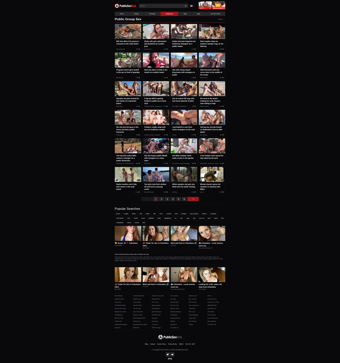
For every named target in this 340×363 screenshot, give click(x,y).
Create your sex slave (158, 295)
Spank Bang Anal (156, 311)
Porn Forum (155, 302)
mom (161, 213)
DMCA (181, 344)
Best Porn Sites (174, 308)
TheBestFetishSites (120, 305)
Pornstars (152, 14)
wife (181, 218)
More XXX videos (138, 311)
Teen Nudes (210, 311)
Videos (136, 14)
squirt (216, 218)
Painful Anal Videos (138, 295)
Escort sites (118, 302)
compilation (120, 222)
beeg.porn (155, 318)
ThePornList (136, 321)
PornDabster (173, 315)
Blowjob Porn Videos (120, 311)
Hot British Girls (156, 315)
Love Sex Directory (212, 318)
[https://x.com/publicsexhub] (168, 354)
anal (140, 213)
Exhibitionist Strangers (121, 324)
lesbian (204, 213)
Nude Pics (117, 327)
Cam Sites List (174, 327)
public (148, 213)
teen (128, 218)
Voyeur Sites (192, 318)
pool (209, 218)
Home (122, 14)
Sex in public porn (194, 305)
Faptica (191, 324)
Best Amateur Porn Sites (140, 324)
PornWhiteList (119, 315)
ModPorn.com (137, 299)
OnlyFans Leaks (119, 299)
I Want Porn (192, 308)
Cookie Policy (161, 344)
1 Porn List (155, 324)
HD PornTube (192, 302)
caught (126, 213)
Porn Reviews (193, 321)
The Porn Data (211, 315)
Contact (152, 344)
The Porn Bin (137, 308)
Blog (198, 14)
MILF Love (192, 311)
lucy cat (201, 218)
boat (176, 213)
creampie (213, 213)
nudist (136, 218)
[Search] (185, 6)
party (159, 218)
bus (222, 218)
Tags (185, 14)
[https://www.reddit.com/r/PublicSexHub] (172, 354)
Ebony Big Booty (193, 315)
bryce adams (194, 213)
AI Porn (209, 295)
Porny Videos (137, 302)
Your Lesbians (174, 295)
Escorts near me (212, 299)
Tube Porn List (211, 308)
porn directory (193, 299)
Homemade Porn (175, 318)
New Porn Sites (137, 305)
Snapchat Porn (156, 299)
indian (134, 213)
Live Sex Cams (215, 14)
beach (118, 213)
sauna (129, 222)
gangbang (167, 218)
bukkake (151, 218)
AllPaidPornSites (212, 305)
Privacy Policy (172, 344)
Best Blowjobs (119, 295)
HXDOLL (172, 321)
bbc (154, 213)
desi (143, 222)
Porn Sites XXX (211, 324)
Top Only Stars (174, 302)
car (175, 218)
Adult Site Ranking (175, 311)
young (137, 222)
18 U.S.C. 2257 (190, 344)
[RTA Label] (170, 359)
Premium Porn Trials (213, 302)
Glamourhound (156, 305)
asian (143, 218)
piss (194, 218)
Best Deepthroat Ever (139, 318)
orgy (187, 218)
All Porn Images (156, 327)
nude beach (120, 218)
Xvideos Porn (118, 321)
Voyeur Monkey (211, 321)
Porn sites (173, 299)
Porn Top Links (174, 305)
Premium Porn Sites (120, 308)
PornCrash (155, 321)
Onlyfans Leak (193, 295)
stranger (183, 213)
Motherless (136, 327)
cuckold (168, 213)
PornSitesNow (156, 308)
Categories (169, 14)
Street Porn (173, 324)
